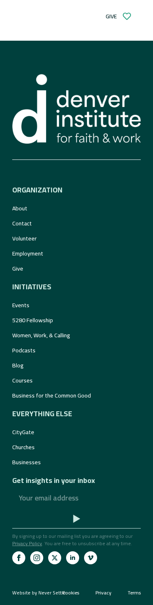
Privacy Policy (27, 543)
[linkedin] (72, 557)
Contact (22, 223)
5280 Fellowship (32, 320)
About (19, 208)
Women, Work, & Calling (41, 335)
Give (17, 268)
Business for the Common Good (51, 395)
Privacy (103, 593)
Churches (23, 447)
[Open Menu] (39, 16)
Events (20, 305)
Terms (134, 593)
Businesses (26, 462)
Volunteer (24, 238)
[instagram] (36, 557)
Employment (27, 253)
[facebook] (18, 557)
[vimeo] (90, 557)
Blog (18, 365)
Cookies (70, 593)
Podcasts (23, 350)
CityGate (23, 432)
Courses (22, 380)
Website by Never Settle (39, 592)
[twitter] (54, 557)
